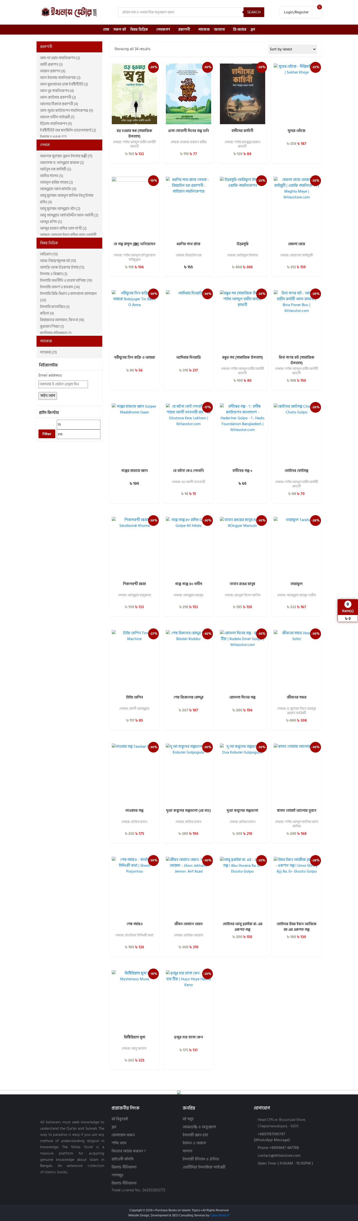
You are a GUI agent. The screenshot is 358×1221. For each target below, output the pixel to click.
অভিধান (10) (49, 254)
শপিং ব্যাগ (119, 1143)
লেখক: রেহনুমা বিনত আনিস (242, 595)
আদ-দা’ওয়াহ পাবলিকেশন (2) (60, 58)
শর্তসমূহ (117, 1175)
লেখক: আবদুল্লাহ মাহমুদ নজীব (296, 595)
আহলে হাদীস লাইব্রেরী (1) (57, 117)
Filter (46, 434)
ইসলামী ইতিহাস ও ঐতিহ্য (201, 1159)
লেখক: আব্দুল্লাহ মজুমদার (134, 595)
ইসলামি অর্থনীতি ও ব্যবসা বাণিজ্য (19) (66, 281)
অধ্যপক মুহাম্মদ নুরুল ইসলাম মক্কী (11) (66, 156)
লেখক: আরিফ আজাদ (188, 935)
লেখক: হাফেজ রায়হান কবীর (189, 142)
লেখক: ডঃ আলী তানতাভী (188, 482)
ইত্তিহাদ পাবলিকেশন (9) (56, 124)
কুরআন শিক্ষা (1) (52, 327)
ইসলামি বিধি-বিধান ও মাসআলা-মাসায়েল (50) (68, 297)
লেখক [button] (45, 145)
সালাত (187, 1151)
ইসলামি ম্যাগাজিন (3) (55, 307)
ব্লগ (253, 30)
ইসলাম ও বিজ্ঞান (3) (53, 274)
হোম (106, 30)
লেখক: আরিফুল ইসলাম (242, 255)
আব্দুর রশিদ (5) (51, 222)
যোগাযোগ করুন (123, 1135)
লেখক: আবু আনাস (134, 1048)
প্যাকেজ (204, 30)
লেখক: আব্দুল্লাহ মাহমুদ (188, 595)
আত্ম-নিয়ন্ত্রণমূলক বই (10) (58, 261)
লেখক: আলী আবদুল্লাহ (134, 709)
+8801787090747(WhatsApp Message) (272, 1137)
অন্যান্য (219, 30)
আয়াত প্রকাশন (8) (53, 71)
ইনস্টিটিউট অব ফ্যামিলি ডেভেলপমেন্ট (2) (68, 130)
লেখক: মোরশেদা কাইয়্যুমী (296, 255)
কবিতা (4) (47, 313)
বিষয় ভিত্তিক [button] (49, 243)
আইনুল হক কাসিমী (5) (55, 169)
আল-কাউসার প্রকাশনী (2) (58, 97)
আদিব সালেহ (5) (51, 176)
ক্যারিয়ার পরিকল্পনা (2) (56, 333)
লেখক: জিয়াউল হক (188, 255)
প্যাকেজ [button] (46, 341)
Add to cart (134, 119)
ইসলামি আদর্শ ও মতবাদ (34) (60, 287)
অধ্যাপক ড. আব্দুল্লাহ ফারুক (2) (62, 163)
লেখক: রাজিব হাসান (134, 822)
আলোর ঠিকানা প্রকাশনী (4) (59, 104)
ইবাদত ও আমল (194, 1143)
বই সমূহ (188, 1119)
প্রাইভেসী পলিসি (122, 1159)
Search (254, 12)
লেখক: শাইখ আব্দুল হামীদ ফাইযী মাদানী (134, 144)
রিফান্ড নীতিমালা (124, 1167)
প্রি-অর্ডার (239, 30)
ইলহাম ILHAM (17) (53, 137)
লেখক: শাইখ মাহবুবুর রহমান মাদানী (242, 144)
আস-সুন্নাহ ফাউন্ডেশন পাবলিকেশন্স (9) (66, 111)
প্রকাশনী (184, 30)
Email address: (50, 375)
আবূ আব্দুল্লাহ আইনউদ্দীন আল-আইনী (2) (69, 215)
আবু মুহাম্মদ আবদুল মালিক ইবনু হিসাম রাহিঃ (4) (66, 199)
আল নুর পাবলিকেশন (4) (57, 91)
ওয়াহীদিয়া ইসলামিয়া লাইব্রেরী (204, 1167)
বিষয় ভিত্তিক (139, 30)
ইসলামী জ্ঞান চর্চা (195, 1135)
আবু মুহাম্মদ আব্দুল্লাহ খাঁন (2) (60, 209)
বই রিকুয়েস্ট (120, 1119)
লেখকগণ (163, 30)
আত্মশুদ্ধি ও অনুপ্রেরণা (199, 1127)
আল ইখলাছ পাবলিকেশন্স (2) (60, 78)
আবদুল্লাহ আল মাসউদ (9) (58, 189)
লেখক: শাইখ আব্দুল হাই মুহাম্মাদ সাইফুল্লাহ (134, 257)
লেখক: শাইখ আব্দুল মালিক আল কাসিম (296, 824)
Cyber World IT (220, 1215)
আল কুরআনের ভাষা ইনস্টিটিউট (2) (64, 84)
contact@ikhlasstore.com (279, 1155)
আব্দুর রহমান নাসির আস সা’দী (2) (63, 228)
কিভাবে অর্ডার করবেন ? (129, 1151)
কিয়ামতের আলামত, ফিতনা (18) (62, 320)
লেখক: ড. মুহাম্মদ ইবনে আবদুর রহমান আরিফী (296, 711)
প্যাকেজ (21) (48, 352)
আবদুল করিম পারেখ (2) (56, 182)
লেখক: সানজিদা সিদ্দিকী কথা (134, 935)
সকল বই (119, 30)
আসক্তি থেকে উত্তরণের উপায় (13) (62, 267)
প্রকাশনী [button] (46, 47)
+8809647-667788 (284, 1148)
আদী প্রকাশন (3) (51, 65)
